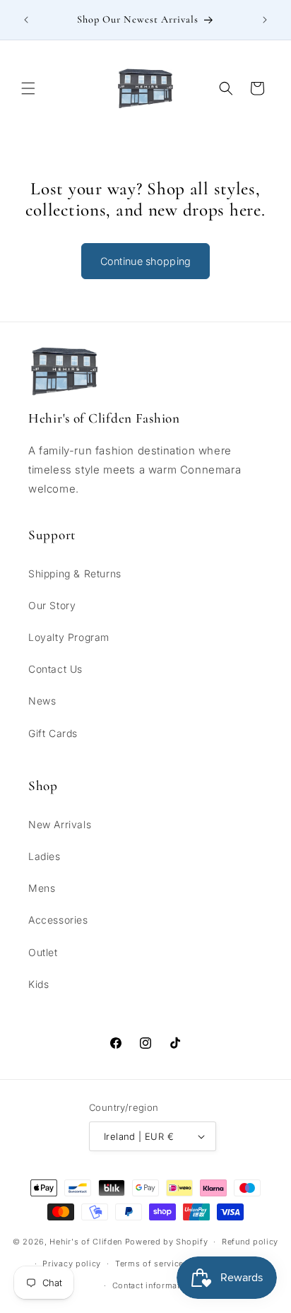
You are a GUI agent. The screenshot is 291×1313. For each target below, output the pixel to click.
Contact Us (55, 669)
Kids (38, 984)
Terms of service (149, 1263)
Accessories (58, 920)
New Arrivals (59, 824)
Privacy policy (71, 1263)
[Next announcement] (264, 19)
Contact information (152, 1285)
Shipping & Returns (74, 573)
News (42, 701)
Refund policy (250, 1242)
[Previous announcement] (26, 19)
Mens (41, 888)
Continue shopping (145, 261)
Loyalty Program (68, 637)
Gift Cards (53, 733)
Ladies (44, 856)
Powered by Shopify (166, 1242)
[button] (28, 88)
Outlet (43, 952)
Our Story (52, 605)
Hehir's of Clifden (85, 1242)
